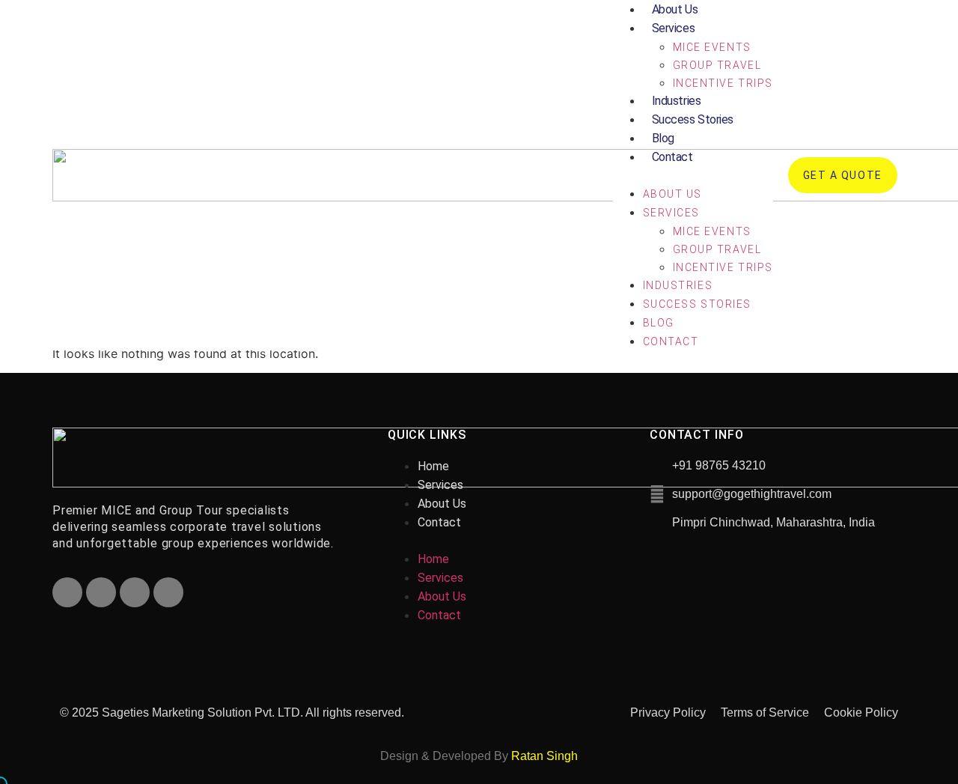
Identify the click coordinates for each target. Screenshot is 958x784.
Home (433, 466)
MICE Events (712, 47)
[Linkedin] (168, 592)
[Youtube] (135, 592)
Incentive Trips (723, 83)
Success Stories (692, 119)
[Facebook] (67, 592)
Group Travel (717, 65)
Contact (672, 157)
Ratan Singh (544, 756)
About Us (672, 194)
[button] (693, 175)
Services (673, 28)
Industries (676, 101)
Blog (663, 138)
